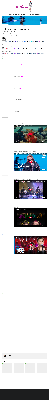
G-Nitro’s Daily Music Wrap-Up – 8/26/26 (29, 376)
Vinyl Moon (21, 88)
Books (22, 14)
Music (13, 14)
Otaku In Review (31, 14)
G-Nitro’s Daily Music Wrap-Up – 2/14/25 (12, 382)
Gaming (19, 14)
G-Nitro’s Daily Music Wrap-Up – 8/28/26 (6, 376)
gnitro (9, 355)
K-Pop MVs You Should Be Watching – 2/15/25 (36, 382)
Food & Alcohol (25, 14)
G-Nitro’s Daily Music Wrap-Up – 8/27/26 (18, 376)
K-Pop (10, 14)
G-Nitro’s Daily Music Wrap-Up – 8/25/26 (41, 376)
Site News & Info (36, 14)
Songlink (21, 64)
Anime (16, 14)
